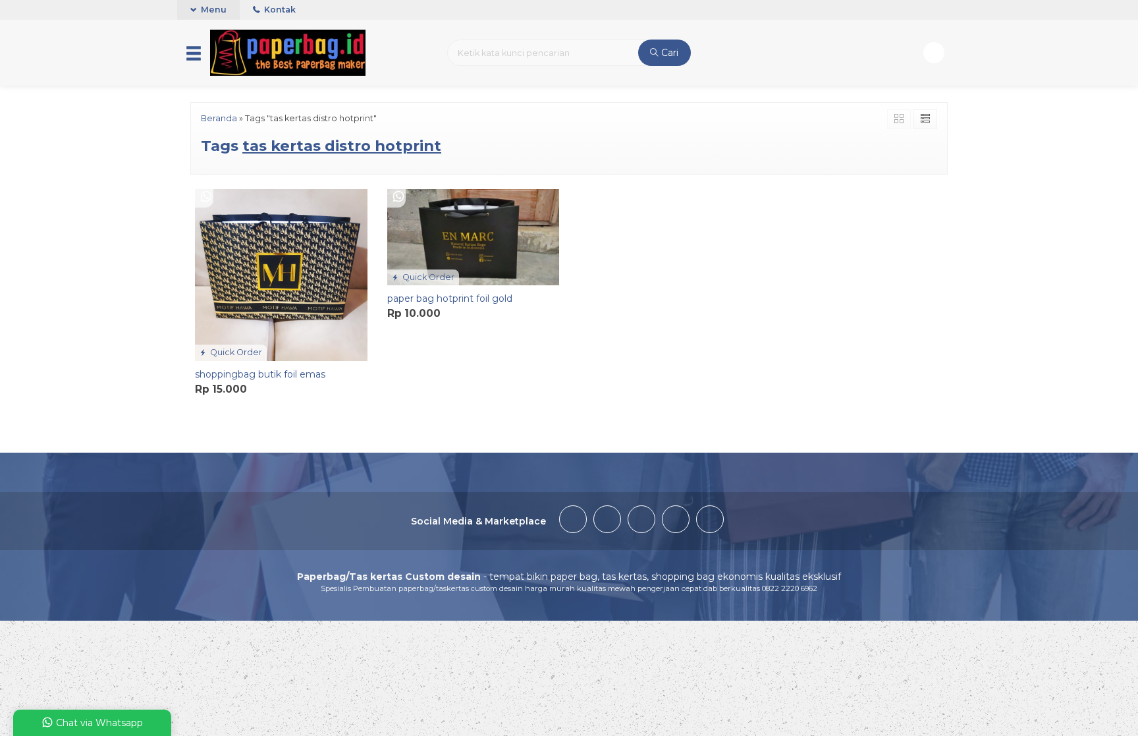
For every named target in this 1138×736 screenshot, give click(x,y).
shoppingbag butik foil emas (260, 374)
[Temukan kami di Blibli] (710, 521)
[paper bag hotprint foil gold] (473, 236)
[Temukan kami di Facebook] (573, 521)
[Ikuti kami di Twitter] (607, 521)
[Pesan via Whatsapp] (206, 197)
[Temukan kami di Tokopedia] (676, 521)
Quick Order (235, 352)
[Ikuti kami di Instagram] (641, 521)
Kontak (279, 9)
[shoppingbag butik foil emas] (281, 274)
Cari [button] (668, 53)
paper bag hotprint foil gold (449, 298)
